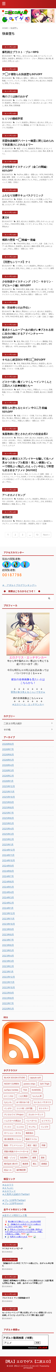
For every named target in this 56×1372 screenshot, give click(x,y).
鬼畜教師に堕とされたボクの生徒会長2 (25, 433)
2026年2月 (8, 775)
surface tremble (11, 1090)
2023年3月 (8, 961)
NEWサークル (39, 100)
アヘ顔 (40, 177)
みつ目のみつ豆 (22, 1102)
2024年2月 (8, 902)
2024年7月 (8, 876)
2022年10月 (8, 987)
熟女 (28, 243)
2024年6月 (8, 881)
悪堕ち (4, 58)
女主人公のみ (28, 56)
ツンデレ (19, 100)
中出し (19, 56)
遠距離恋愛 (21, 1170)
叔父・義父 (32, 1145)
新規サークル (30, 344)
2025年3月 (8, 833)
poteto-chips (29, 1084)
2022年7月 (8, 1003)
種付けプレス (27, 180)
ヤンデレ (32, 1127)
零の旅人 (9, 418)
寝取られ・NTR (28, 418)
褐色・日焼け (13, 182)
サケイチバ (43, 1108)
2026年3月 (8, 770)
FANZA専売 (48, 78)
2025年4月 (8, 828)
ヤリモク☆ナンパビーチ (12, 1248)
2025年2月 (8, 839)
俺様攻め (29, 1133)
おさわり (34, 151)
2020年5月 (8, 1008)
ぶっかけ (34, 268)
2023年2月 (8, 966)
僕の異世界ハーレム (12, 1139)
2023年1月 (7, 971)
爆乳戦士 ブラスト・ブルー (26, 58)
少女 (42, 501)
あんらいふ (27, 366)
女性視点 (48, 501)
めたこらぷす (28, 501)
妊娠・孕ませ (31, 177)
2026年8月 (8, 744)
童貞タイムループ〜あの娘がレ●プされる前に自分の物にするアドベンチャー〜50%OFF (28, 333)
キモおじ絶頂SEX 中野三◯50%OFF (24, 359)
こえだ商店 (23, 1096)
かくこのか (8, 1096)
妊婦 (35, 56)
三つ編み (50, 316)
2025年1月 (7, 844)
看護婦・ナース (23, 199)
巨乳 (10, 61)
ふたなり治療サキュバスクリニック (23, 195)
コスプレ (28, 499)
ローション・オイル (12, 1133)
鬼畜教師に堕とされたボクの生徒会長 (38, 440)
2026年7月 (8, 749)
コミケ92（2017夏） (25, 1108)
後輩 (34, 1157)
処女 (6, 105)
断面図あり (6, 504)
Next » (46, 534)
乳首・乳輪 (43, 202)
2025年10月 (8, 796)
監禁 (48, 151)
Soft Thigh (44, 1084)
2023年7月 (8, 939)
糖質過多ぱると (12, 314)
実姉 (35, 1151)
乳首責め (9, 127)
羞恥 (38, 344)
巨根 (50, 389)
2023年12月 (8, 913)
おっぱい (15, 61)
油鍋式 (4, 202)
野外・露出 (32, 346)
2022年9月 (8, 992)
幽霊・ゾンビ (22, 148)
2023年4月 (8, 955)
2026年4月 (8, 765)
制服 (4, 81)
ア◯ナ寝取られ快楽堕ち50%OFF (22, 74)
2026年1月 (7, 781)
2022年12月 (8, 976)
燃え (35, 1164)
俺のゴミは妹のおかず (15, 96)
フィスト (8, 1127)
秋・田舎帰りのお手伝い (16, 307)
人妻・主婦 (43, 243)
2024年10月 (8, 860)
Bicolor (42, 125)
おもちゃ (20, 474)
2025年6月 (8, 818)
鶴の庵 (48, 58)
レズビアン (47, 199)
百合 (33, 521)
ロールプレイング (45, 56)
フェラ (16, 81)
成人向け (42, 81)
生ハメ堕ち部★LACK (40, 479)
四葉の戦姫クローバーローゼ (16, 1151)
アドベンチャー (36, 341)
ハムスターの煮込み (12, 1120)
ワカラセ (38, 415)
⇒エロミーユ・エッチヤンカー (28, 704)
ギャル (35, 224)
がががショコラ (26, 103)
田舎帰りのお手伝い (33, 314)
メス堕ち (23, 81)
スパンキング (34, 474)
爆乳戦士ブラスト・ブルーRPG (20, 52)
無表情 (25, 1164)
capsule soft (35, 1077)
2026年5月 (8, 759)
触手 (18, 389)
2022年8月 (8, 998)
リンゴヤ (44, 1127)
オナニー (32, 316)
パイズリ (9, 81)
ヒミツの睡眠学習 (12, 118)
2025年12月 (8, 786)
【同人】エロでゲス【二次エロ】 (28, 1361)
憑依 (43, 1157)
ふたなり (8, 204)
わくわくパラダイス (42, 1102)
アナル (11, 83)
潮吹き (18, 311)
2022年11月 (8, 982)
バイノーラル (15, 477)
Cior (50, 224)
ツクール (13, 344)
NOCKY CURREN (11, 1084)
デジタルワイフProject (14, 1114)
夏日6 (5, 217)
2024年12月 (8, 849)
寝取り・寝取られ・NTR (33, 78)
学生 (40, 224)
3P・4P (15, 204)
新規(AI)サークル (11, 366)
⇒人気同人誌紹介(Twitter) (16, 1194)
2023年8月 (8, 934)
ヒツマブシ (46, 1120)
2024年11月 (8, 855)
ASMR (23, 477)
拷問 (52, 268)
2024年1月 (7, 908)
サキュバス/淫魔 (36, 199)
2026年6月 (8, 754)
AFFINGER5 (28, 1368)
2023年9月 (8, 929)
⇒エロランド (9, 1191)
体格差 (10, 180)
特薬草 (36, 392)
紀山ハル (8, 1170)
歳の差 (44, 289)
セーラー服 (34, 125)
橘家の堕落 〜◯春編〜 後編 (18, 239)
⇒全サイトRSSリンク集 (14, 1215)
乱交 (27, 341)
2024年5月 (8, 886)
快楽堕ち (11, 58)
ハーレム (44, 389)
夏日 (18, 221)
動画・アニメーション (13, 1145)
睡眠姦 (26, 125)
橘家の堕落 (35, 246)
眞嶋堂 (44, 1164)
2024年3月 (8, 897)
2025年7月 (8, 812)
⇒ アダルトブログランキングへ (19, 585)
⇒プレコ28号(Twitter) (14, 1200)
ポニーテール (17, 125)
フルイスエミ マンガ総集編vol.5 (16, 1298)
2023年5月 (8, 950)
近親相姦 (16, 105)
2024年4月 (8, 892)
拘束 (28, 268)
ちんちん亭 (37, 1096)
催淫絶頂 (7, 517)
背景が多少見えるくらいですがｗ (28, 692)
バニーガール (31, 1120)
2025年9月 (8, 802)
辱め (44, 151)
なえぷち (8, 1102)
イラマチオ (31, 477)
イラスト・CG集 (12, 369)
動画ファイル (31, 1139)
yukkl (47, 246)
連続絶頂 (31, 148)
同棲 (43, 1145)
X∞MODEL (36, 1090)
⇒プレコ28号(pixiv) (12, 1203)
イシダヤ (8, 1108)
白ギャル (44, 221)
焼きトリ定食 (41, 523)
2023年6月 (8, 945)
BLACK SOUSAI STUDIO (14, 1077)
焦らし (18, 504)
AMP (27, 438)
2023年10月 (8, 923)
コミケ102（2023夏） (19, 523)
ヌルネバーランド (35, 1114)
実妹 (10, 105)
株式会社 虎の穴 (11, 1164)
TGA (25, 1090)
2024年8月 (8, 871)
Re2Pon (20, 174)
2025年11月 (8, 791)
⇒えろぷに (7, 1187)
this (37, 81)
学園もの (19, 78)
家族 (25, 100)
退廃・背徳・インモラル (15, 177)
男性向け (41, 58)
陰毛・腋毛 (24, 316)
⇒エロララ (7, 1184)
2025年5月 (8, 823)
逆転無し (23, 204)
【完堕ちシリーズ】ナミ (16, 261)
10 (37, 534)
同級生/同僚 (25, 363)
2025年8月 (8, 807)
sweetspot (23, 346)
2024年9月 (8, 865)
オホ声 (38, 443)
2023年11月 (8, 918)
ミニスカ (20, 1127)
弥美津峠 (24, 1157)
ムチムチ (32, 311)
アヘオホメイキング (13, 494)
